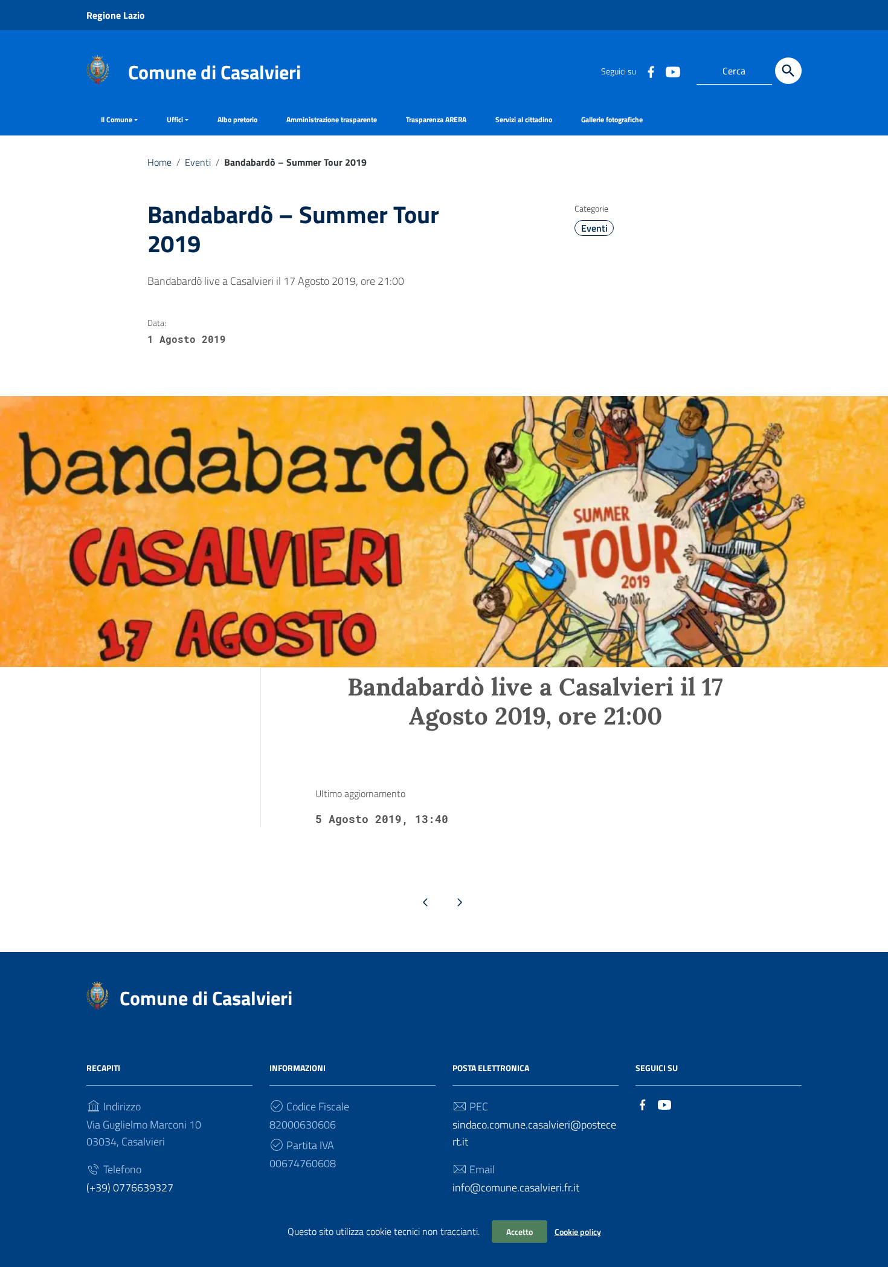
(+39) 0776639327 (129, 1187)
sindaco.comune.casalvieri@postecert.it (534, 1133)
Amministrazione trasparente (331, 119)
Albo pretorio (237, 119)
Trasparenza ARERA (436, 119)
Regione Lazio (115, 15)
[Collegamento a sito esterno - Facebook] (650, 71)
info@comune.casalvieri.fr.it (515, 1187)
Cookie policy (578, 1231)
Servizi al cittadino (523, 119)
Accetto (519, 1231)
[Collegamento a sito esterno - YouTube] (672, 71)
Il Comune (116, 119)
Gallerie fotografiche (612, 119)
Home (159, 162)
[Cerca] (788, 70)
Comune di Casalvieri (214, 71)
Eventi (198, 162)
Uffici (175, 119)
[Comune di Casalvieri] (97, 68)
